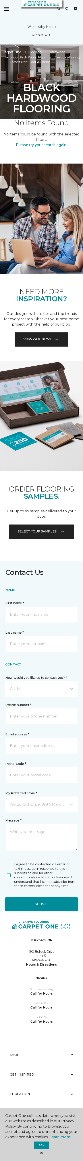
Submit (41, 904)
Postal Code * (15, 763)
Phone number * (18, 704)
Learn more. (60, 1137)
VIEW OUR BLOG (36, 339)
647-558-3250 (41, 35)
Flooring (35, 52)
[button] (58, 9)
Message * (13, 820)
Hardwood (57, 52)
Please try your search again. (41, 145)
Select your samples (37, 531)
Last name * (14, 632)
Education (20, 1094)
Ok (41, 1145)
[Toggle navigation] (6, 9)
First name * (14, 603)
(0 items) (75, 8)
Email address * (17, 734)
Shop (14, 1055)
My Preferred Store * (21, 793)
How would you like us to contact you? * (36, 677)
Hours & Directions (41, 964)
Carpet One (12, 52)
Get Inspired (22, 1074)
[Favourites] (67, 9)
